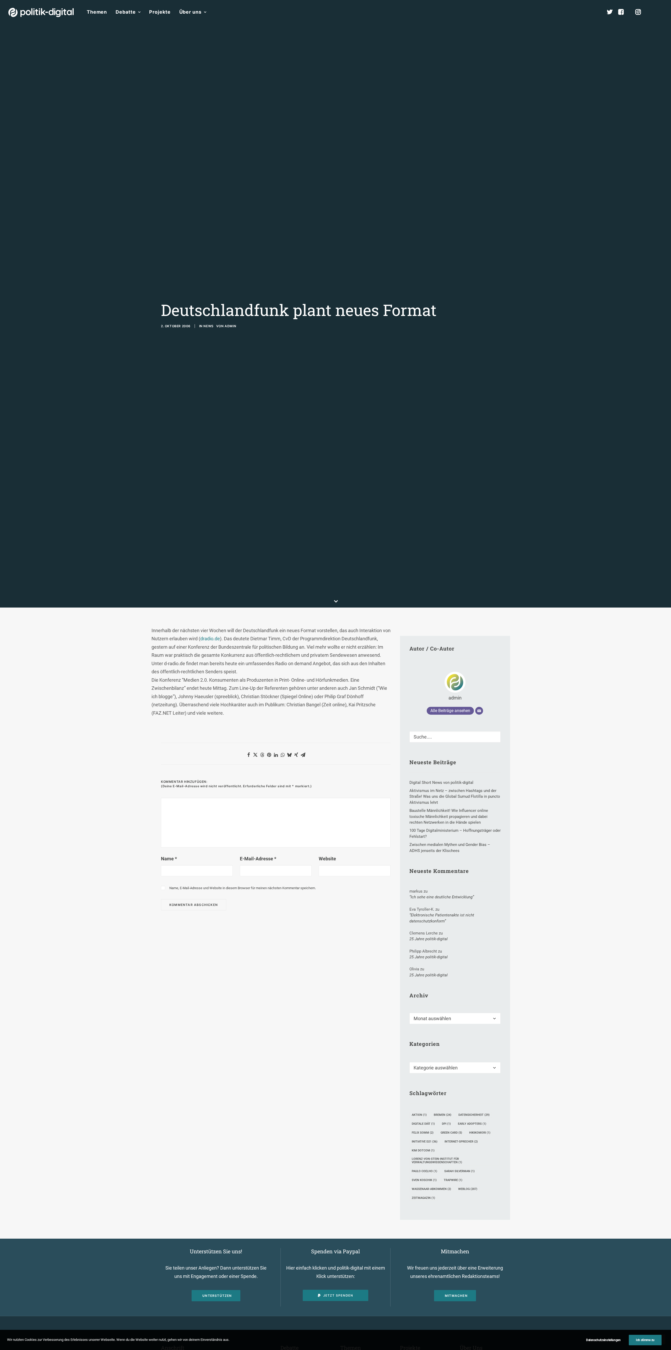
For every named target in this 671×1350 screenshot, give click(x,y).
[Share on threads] (262, 755)
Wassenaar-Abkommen (431, 1189)
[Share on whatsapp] (282, 755)
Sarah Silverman (459, 1171)
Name (169, 858)
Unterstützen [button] (217, 1296)
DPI (446, 1123)
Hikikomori (479, 1132)
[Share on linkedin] (276, 755)
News (208, 326)
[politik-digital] (41, 12)
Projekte (159, 12)
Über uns (190, 12)
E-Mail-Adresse (258, 858)
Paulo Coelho (424, 1171)
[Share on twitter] (255, 755)
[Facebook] (623, 12)
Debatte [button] (126, 12)
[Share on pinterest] (269, 755)
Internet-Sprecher (461, 1141)
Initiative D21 (424, 1141)
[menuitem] (97, 12)
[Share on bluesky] (289, 755)
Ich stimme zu (645, 1340)
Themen (97, 12)
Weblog (467, 1189)
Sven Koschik (424, 1180)
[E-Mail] (479, 711)
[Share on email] (303, 755)
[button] (660, 12)
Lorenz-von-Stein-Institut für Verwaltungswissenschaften (437, 1160)
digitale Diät (423, 1123)
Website (327, 858)
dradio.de (210, 638)
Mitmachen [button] (456, 1296)
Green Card (451, 1132)
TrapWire (453, 1180)
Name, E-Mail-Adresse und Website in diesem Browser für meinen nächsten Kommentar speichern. (242, 888)
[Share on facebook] (248, 755)
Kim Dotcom (423, 1150)
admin (230, 326)
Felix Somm (423, 1132)
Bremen (442, 1115)
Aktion (419, 1115)
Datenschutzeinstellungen (603, 1340)
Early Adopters (472, 1123)
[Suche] (455, 736)
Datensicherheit (474, 1115)
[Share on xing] (296, 755)
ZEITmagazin (423, 1198)
